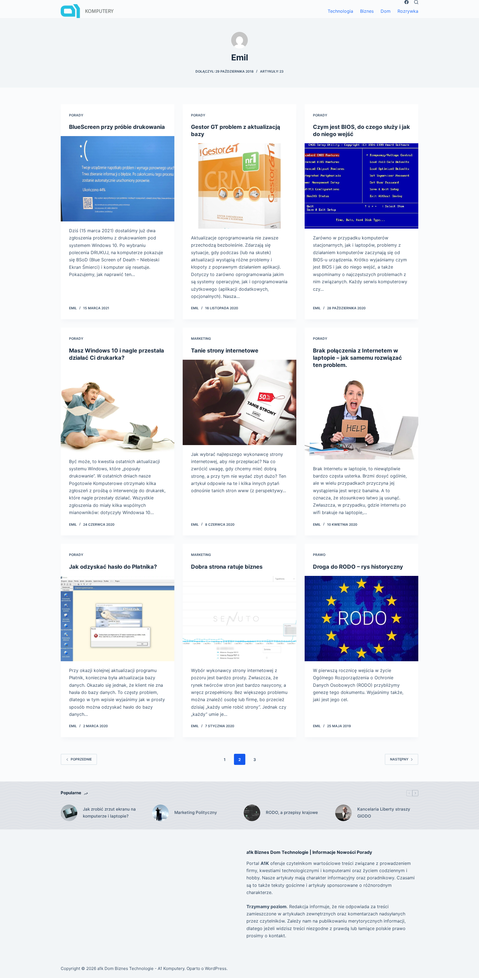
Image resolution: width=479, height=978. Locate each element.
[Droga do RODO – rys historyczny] (361, 618)
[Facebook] (406, 2)
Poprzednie (81, 759)
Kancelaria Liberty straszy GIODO (383, 812)
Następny (399, 759)
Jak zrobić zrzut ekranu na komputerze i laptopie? (109, 812)
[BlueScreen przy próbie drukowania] (117, 178)
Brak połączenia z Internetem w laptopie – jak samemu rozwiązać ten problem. (357, 357)
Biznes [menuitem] (367, 11)
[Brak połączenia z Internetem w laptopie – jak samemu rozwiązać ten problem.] (361, 416)
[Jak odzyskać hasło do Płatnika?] (117, 618)
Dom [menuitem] (386, 11)
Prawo (319, 555)
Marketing (201, 338)
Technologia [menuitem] (340, 11)
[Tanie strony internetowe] (239, 402)
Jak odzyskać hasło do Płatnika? (113, 566)
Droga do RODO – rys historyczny (358, 566)
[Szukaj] (416, 2)
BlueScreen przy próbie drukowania (117, 127)
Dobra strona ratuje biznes (227, 566)
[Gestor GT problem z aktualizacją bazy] (239, 186)
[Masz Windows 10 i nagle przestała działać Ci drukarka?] (117, 409)
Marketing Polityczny (195, 812)
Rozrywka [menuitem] (408, 11)
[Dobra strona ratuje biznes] (239, 618)
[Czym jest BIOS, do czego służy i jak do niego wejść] (361, 186)
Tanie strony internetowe (224, 350)
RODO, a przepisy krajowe (292, 812)
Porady (76, 115)
